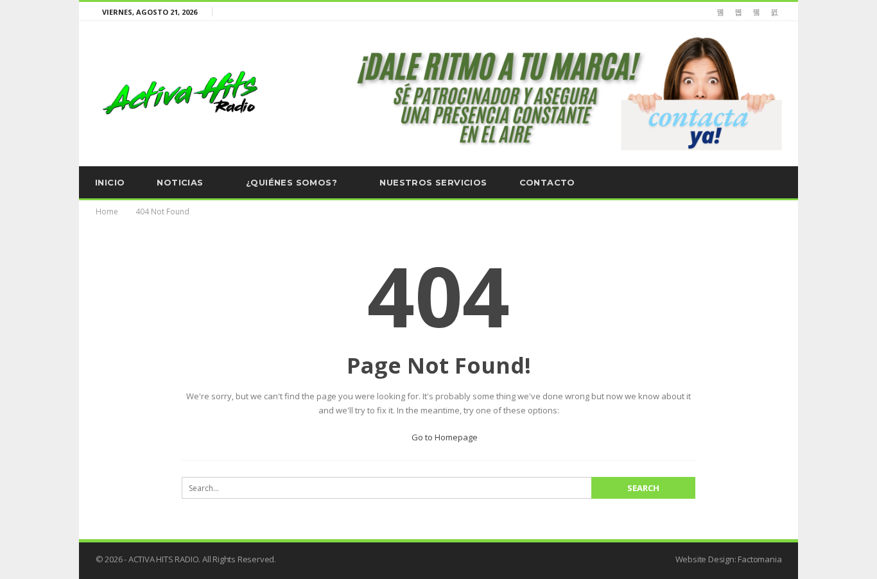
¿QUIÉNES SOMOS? (291, 182)
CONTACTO (547, 182)
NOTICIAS (180, 182)
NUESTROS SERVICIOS (433, 182)
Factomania (759, 559)
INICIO (110, 182)
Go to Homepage (444, 437)
